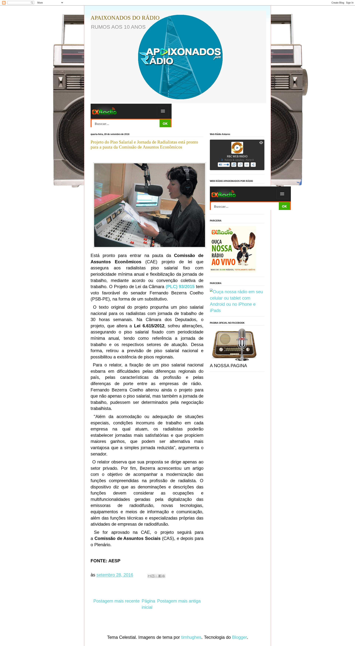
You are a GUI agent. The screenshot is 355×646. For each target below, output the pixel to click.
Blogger (239, 637)
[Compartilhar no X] (156, 576)
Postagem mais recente (116, 600)
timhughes (191, 637)
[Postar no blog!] (153, 576)
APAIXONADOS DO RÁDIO (125, 18)
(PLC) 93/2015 (180, 286)
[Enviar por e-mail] (149, 576)
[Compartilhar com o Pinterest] (163, 576)
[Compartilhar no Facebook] (160, 576)
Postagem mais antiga (179, 600)
